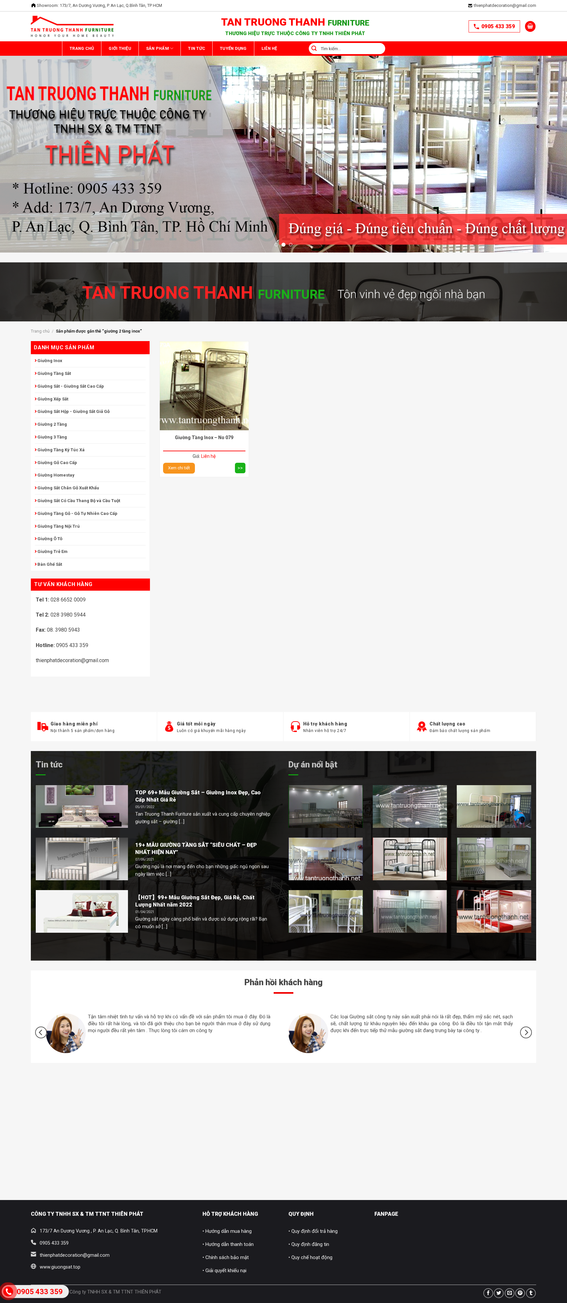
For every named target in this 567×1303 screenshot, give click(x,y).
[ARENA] (494, 859)
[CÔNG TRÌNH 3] (494, 806)
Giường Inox (49, 360)
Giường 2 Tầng (52, 424)
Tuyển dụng (283, 48)
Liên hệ (331, 48)
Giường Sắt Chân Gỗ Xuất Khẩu (68, 487)
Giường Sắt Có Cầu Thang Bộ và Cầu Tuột (78, 500)
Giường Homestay (55, 475)
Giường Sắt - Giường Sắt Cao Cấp (70, 386)
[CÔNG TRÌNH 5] (410, 859)
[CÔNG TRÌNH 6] (325, 911)
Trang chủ (87, 48)
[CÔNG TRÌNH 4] (325, 859)
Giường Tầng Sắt (54, 373)
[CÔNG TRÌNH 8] (494, 911)
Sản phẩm (185, 48)
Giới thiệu (136, 48)
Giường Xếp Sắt (52, 399)
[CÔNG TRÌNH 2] (410, 806)
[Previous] (20, 120)
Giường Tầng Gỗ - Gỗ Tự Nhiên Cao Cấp (77, 513)
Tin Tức (235, 48)
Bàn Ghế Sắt (49, 564)
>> (240, 468)
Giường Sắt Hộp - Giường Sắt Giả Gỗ (73, 411)
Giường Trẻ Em (52, 551)
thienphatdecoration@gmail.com (505, 5)
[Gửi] (373, 48)
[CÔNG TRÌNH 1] (325, 806)
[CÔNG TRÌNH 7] (410, 911)
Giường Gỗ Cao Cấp (57, 462)
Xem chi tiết (179, 467)
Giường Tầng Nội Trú (58, 526)
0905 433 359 (498, 26)
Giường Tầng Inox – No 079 (204, 437)
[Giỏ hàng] (530, 26)
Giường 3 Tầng (52, 437)
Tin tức (49, 764)
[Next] (547, 120)
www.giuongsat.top (60, 1267)
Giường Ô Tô (49, 538)
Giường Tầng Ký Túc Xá (61, 449)
